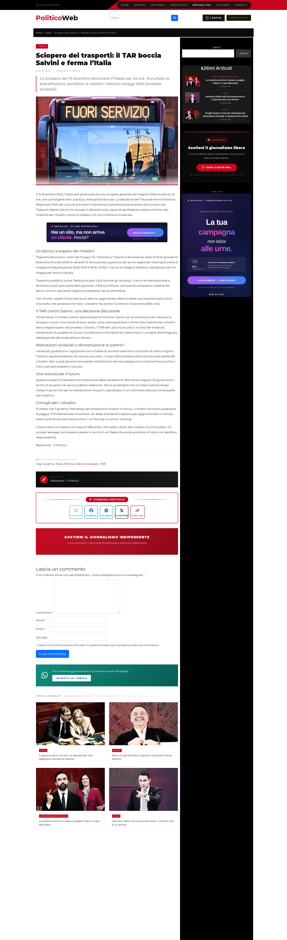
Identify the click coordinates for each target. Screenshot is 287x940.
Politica (69, 464)
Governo (48, 464)
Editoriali (158, 5)
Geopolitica (178, 5)
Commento (44, 612)
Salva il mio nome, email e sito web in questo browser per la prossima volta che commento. (99, 645)
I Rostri (214, 17)
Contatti (241, 5)
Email (40, 628)
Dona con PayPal (219, 167)
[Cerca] (174, 18)
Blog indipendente (48, 5)
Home (125, 5)
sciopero (93, 464)
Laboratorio (239, 18)
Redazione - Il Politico (51, 445)
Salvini (80, 464)
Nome (41, 620)
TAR (103, 464)
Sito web (42, 637)
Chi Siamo (223, 5)
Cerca (216, 47)
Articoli (139, 5)
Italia (42, 46)
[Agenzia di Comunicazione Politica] (216, 245)
